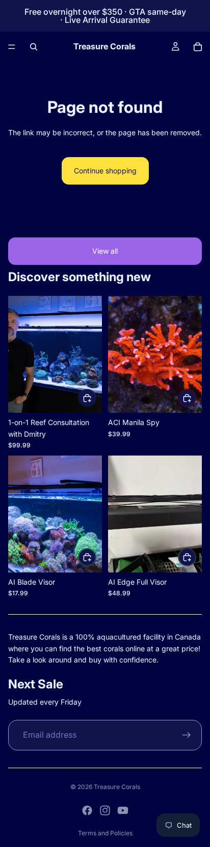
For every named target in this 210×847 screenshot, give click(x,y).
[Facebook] (87, 810)
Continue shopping (105, 170)
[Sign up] (186, 735)
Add (95, 398)
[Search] (33, 47)
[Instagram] (105, 810)
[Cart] (198, 47)
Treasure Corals (117, 787)
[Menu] (11, 46)
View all (105, 251)
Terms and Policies (105, 833)
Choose (95, 557)
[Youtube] (123, 810)
